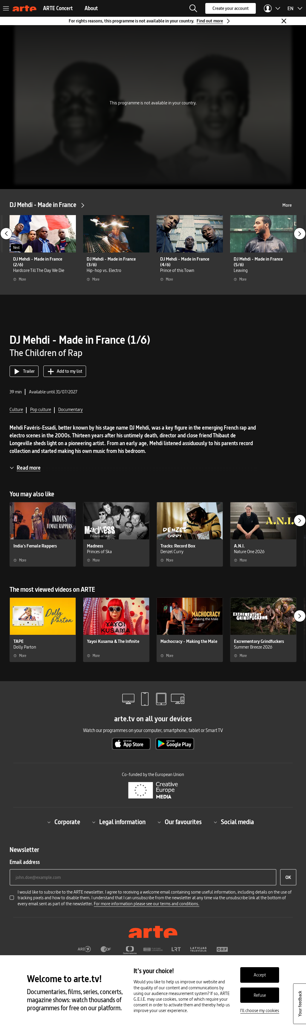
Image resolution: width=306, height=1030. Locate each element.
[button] (193, 8)
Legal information (122, 822)
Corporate (67, 822)
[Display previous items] (6, 234)
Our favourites (183, 822)
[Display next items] (300, 234)
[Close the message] (284, 21)
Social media (237, 822)
